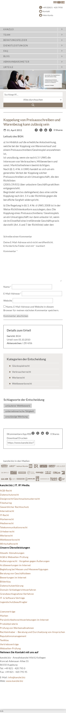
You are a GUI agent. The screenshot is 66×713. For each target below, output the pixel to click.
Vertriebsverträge (9, 644)
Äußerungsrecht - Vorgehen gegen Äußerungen (25, 561)
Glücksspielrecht (21, 365)
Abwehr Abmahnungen (12, 552)
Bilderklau (5, 581)
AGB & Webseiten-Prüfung (14, 557)
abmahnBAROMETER (16, 61)
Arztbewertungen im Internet (15, 565)
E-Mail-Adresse (12, 293)
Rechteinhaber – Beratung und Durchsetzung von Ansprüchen (32, 632)
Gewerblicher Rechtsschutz (14, 506)
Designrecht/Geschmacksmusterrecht (20, 498)
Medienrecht (7, 523)
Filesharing (6, 502)
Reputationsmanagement (13, 636)
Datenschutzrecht (9, 494)
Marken (4, 615)
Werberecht (18, 377)
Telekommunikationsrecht (13, 527)
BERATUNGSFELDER (15, 40)
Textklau (4, 640)
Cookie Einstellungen (11, 686)
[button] (36, 130)
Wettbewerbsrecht (22, 383)
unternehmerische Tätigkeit (19, 411)
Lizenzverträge (7, 611)
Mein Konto (48, 15)
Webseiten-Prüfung (10, 648)
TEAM (6, 34)
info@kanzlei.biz (16, 677)
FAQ (5, 51)
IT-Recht (4, 515)
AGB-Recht (6, 490)
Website (7, 300)
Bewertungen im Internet (13, 577)
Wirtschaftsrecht (9, 543)
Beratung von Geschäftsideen (15, 573)
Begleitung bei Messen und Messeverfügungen (24, 569)
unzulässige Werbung (16, 416)
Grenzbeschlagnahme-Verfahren (17, 593)
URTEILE (8, 67)
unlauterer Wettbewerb (17, 405)
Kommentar (10, 251)
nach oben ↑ (6, 702)
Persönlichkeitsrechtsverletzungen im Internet (24, 619)
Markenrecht (7, 519)
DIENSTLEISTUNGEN (15, 45)
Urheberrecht (7, 531)
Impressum (6, 698)
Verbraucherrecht (21, 371)
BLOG (6, 56)
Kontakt (46, 11)
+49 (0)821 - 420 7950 (53, 7)
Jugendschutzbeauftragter (13, 602)
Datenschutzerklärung (11, 585)
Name (7, 286)
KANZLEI (8, 29)
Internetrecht (7, 511)
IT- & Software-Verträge (12, 597)
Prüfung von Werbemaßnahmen (17, 627)
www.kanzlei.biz (14, 680)
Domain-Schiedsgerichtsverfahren (18, 589)
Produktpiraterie (9, 623)
